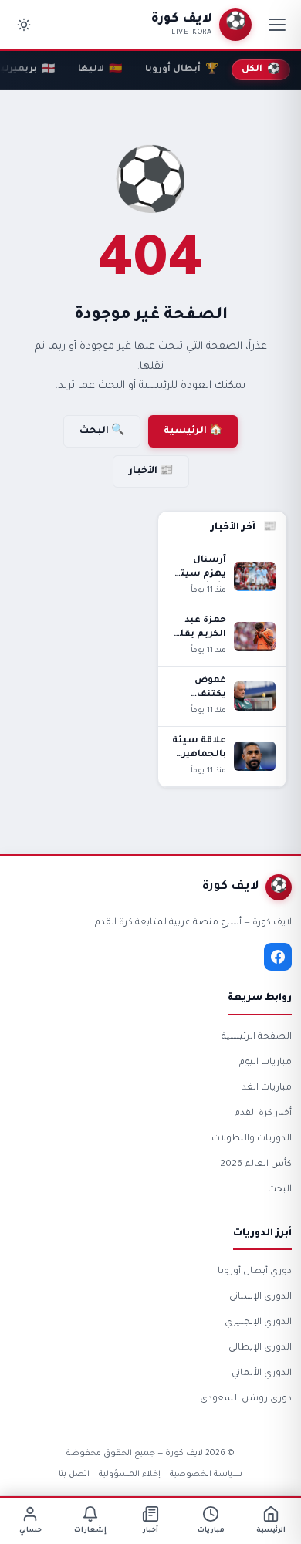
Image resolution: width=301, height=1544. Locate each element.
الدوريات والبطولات (251, 1139)
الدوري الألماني (262, 1374)
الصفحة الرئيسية (257, 1037)
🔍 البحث (101, 431)
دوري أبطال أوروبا (255, 1272)
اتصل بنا (74, 1474)
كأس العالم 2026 (256, 1165)
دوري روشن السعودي (246, 1399)
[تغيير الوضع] (24, 24)
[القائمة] (277, 24)
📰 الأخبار (151, 471)
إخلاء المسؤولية (130, 1474)
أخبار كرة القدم (263, 1114)
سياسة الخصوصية (206, 1474)
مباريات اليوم (265, 1063)
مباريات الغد (267, 1088)
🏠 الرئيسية (193, 431)
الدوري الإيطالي (260, 1348)
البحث (280, 1190)
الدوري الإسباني (260, 1297)
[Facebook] (278, 957)
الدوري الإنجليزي (258, 1323)
